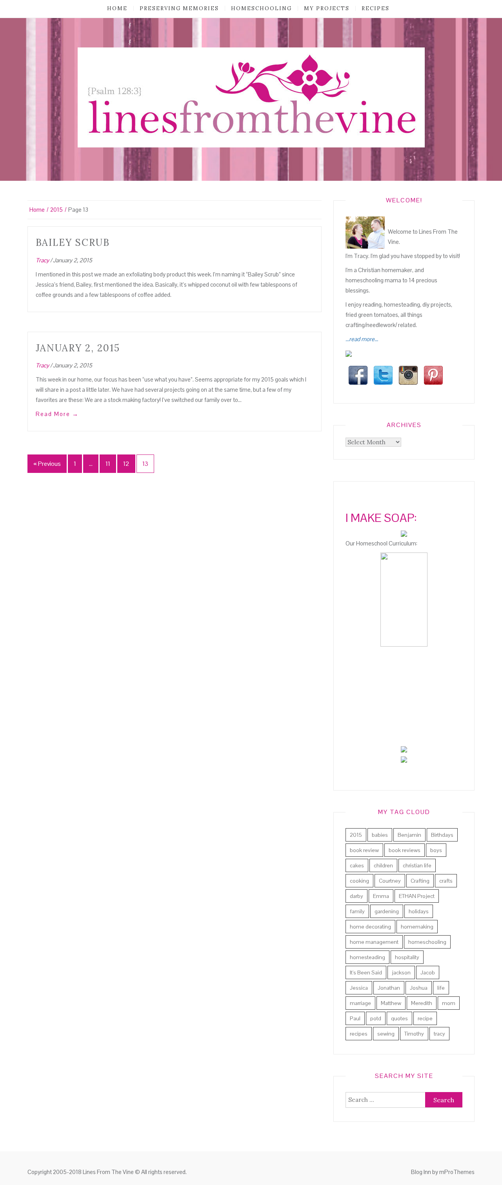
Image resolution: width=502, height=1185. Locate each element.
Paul (355, 1018)
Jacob (427, 972)
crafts (446, 880)
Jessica (359, 987)
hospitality (407, 957)
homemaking (417, 926)
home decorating (370, 926)
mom (448, 1003)
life (441, 987)
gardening (387, 911)
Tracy (42, 260)
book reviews (404, 850)
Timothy (414, 1033)
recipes (375, 8)
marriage (360, 1003)
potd (375, 1018)
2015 (356, 834)
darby (356, 896)
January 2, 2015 (78, 348)
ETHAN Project (417, 896)
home (117, 8)
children (383, 865)
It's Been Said (366, 972)
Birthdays (442, 834)
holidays (419, 911)
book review (364, 850)
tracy (439, 1033)
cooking (359, 880)
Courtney (390, 880)
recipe (425, 1018)
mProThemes (457, 1172)
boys (436, 850)
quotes (399, 1018)
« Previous (47, 464)
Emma (381, 896)
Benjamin (409, 834)
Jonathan (389, 987)
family (357, 911)
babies (380, 834)
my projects (326, 8)
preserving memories (179, 8)
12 (126, 464)
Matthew (391, 1003)
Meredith (421, 1003)
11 (107, 464)
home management (374, 941)
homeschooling (261, 8)
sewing (386, 1033)
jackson (401, 972)
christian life (417, 865)
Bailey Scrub (73, 242)
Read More (57, 414)
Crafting (420, 880)
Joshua (418, 987)
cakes (357, 865)
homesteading (367, 957)
